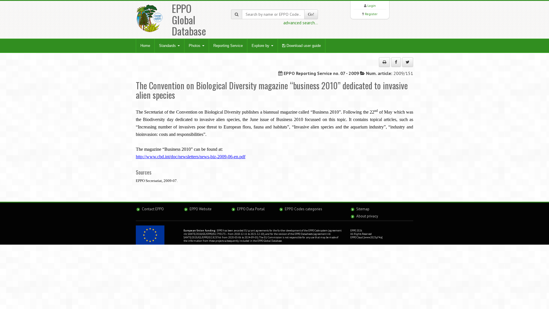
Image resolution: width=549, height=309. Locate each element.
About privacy (367, 216)
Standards (168, 45)
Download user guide (303, 45)
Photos (195, 45)
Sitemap (362, 209)
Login (371, 5)
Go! (311, 14)
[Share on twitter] (407, 62)
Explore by (261, 45)
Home (145, 45)
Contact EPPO (153, 209)
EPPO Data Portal (251, 209)
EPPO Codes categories (303, 209)
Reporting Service (228, 45)
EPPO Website (201, 209)
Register (371, 14)
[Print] (384, 62)
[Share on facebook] (396, 62)
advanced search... (300, 22)
